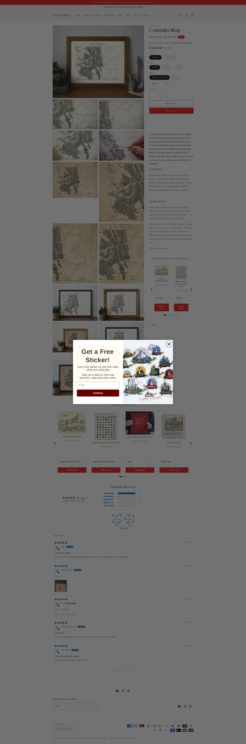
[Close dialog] (169, 344)
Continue (98, 393)
